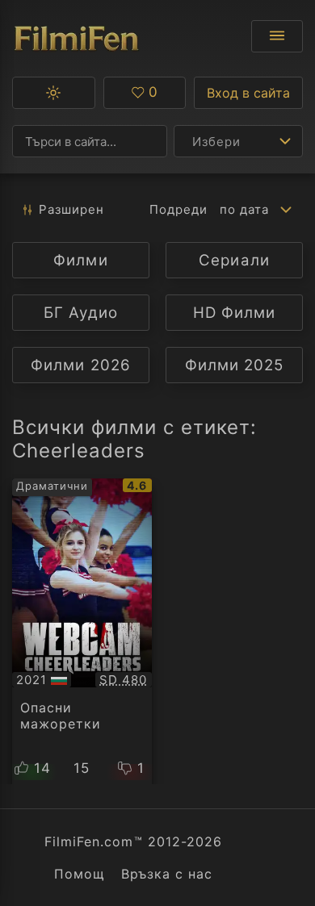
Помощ (79, 874)
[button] (53, 93)
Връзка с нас (166, 874)
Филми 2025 (234, 365)
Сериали (234, 260)
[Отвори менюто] (277, 36)
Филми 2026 (80, 365)
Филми (80, 260)
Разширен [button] (71, 209)
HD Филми (234, 312)
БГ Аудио (80, 312)
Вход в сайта (248, 93)
